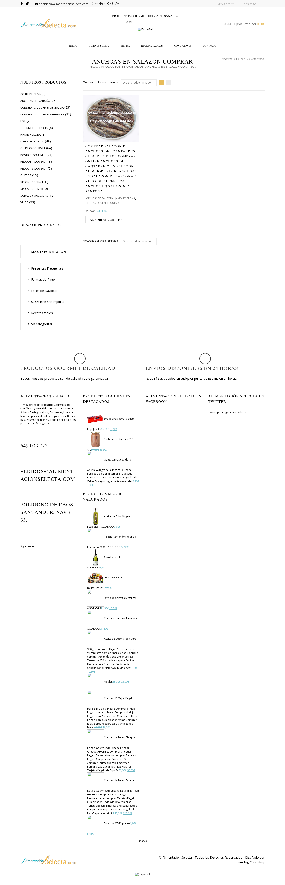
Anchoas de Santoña (35, 101)
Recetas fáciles (152, 45)
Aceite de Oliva (30, 94)
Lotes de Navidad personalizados (47, 414)
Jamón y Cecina (30, 134)
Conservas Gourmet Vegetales (42, 114)
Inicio (73, 45)
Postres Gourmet (33, 155)
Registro (250, 4)
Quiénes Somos (99, 45)
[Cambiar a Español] (145, 29)
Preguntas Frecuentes (47, 268)
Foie (23, 121)
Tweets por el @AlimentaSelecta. (227, 412)
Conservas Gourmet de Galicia (42, 107)
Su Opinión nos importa (47, 302)
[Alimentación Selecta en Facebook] (48, 551)
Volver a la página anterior (243, 59)
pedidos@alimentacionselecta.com (63, 4)
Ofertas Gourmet (32, 148)
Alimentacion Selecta (177, 857)
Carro (244, 24)
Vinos (24, 202)
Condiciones (183, 45)
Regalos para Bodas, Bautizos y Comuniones (48, 418)
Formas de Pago (43, 279)
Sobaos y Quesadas (34, 195)
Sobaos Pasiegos (30, 412)
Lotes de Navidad (32, 141)
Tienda (125, 45)
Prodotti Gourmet (33, 162)
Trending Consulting (250, 862)
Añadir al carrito (106, 219)
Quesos (25, 175)
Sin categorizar (31, 189)
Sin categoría (30, 182)
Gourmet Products (34, 128)
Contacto (209, 45)
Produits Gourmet (33, 168)
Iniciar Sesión (226, 4)
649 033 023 (107, 3)
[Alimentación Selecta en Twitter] (68, 551)
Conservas (56, 412)
